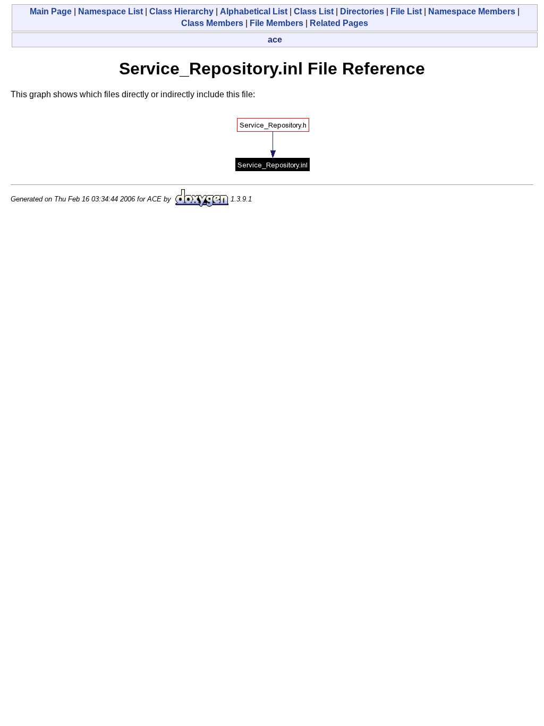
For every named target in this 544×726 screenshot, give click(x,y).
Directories (362, 11)
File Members (276, 23)
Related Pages (339, 23)
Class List (314, 11)
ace (275, 39)
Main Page (51, 11)
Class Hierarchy (181, 11)
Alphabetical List (253, 11)
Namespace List (110, 11)
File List (406, 11)
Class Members (212, 23)
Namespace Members (471, 11)
